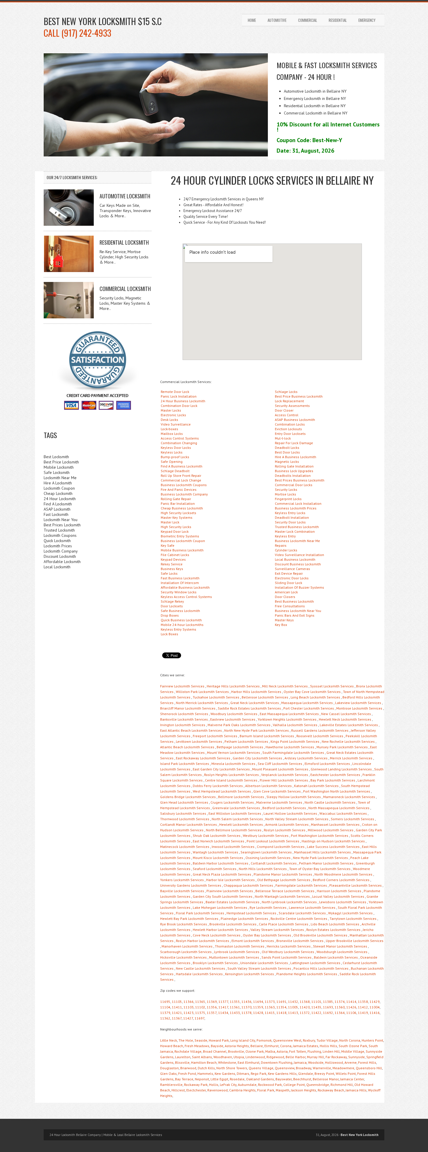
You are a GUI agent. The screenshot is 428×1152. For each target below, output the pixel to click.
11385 (328, 1001)
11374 (340, 1001)
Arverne (350, 1062)
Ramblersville (171, 1084)
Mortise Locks (285, 494)
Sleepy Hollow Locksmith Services (293, 797)
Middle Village (352, 1051)
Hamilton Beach (204, 1062)
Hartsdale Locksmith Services (199, 974)
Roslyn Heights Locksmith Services (231, 774)
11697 (199, 1018)
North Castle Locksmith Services (330, 802)
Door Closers (285, 596)
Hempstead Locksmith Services (251, 913)
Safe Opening (172, 461)
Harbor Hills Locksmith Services (256, 691)
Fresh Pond (187, 1073)
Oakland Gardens (260, 1079)
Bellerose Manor (326, 1079)
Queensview (284, 1068)
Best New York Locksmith (360, 1135)
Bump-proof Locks (175, 457)
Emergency (367, 20)
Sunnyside (356, 1057)
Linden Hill (331, 1051)
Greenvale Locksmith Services (236, 808)
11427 (188, 1018)
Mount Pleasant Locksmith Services (280, 769)
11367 (177, 1018)
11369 (212, 1001)
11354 (281, 1007)
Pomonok (264, 1040)
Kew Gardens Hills (282, 1073)
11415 (270, 1012)
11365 (200, 1001)
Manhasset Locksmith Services (335, 824)
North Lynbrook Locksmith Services (289, 902)
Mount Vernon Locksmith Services (233, 752)
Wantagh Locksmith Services (215, 852)
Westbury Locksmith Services (266, 835)
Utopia (239, 1057)
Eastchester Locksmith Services (335, 774)
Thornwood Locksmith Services (184, 819)
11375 (200, 1012)
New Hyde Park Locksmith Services (320, 857)
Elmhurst (271, 1046)
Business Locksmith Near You (298, 610)
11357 (212, 1012)
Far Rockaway (336, 1057)
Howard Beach (171, 1046)
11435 (316, 1007)
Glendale (305, 1073)
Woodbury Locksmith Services (234, 714)
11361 (235, 1007)
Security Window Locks (179, 592)
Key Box (281, 624)
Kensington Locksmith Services (249, 974)
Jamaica (300, 1062)
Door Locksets (172, 606)
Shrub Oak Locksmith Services (216, 835)
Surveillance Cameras (292, 569)
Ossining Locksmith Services (268, 857)
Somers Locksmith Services (352, 819)
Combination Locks (290, 424)
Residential (338, 20)
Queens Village (261, 1068)
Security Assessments (292, 405)
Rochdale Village (187, 1051)
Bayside (217, 1046)
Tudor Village (327, 1040)
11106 (351, 1012)
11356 (212, 1007)
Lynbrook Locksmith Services (236, 952)
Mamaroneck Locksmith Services (349, 797)
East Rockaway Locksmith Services (203, 758)
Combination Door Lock (179, 405)
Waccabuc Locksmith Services (343, 813)
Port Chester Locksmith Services (308, 708)
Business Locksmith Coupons (184, 485)
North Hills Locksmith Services (263, 869)
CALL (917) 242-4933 (77, 32)
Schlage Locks (286, 391)
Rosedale (237, 1079)
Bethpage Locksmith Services (240, 747)
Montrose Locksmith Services (359, 708)
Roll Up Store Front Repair (181, 475)
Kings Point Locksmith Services (294, 741)
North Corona (349, 1040)
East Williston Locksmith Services (234, 813)
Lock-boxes (169, 429)
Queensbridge (317, 1084)
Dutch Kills (206, 1068)
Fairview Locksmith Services (182, 686)
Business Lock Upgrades (294, 471)
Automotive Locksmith (125, 196)
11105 (177, 1001)
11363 (270, 1007)
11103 (188, 1007)
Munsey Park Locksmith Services (342, 747)
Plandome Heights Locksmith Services (306, 974)
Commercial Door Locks (293, 485)
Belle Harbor (295, 1057)
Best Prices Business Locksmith (299, 480)
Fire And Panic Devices (179, 489)
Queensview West (287, 1040)
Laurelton (182, 1057)
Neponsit (202, 1079)
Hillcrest (178, 1090)
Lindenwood (255, 1057)
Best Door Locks (287, 452)
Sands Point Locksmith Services (286, 957)
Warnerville (322, 1068)
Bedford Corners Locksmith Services (341, 880)
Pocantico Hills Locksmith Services (321, 968)
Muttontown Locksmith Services (234, 957)
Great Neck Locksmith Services (254, 703)
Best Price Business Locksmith (299, 396)
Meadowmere (343, 1068)
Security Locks (286, 489)
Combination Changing (179, 443)
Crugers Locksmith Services (232, 802)
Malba (270, 1051)
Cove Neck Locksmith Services (216, 935)
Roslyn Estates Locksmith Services (333, 929)
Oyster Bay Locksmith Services (267, 935)
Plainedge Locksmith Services (244, 918)
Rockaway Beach (331, 1090)
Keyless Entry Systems (178, 629)
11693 (328, 1007)
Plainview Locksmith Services (229, 891)
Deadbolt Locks (287, 447)
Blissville (182, 1062)
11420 (305, 1007)
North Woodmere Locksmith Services (343, 874)
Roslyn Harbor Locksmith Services (202, 940)
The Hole (185, 1040)
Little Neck (168, 1040)
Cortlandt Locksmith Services (274, 863)
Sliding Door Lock (288, 583)
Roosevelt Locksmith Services (319, 736)
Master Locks (171, 410)
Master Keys (284, 620)
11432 (293, 1001)
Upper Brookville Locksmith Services (354, 940)
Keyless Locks (172, 452)
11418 (281, 1012)
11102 (200, 1007)
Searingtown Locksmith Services (266, 852)
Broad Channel (215, 1051)
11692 (328, 1012)
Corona (285, 1046)
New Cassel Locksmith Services (346, 714)
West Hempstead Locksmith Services (222, 791)
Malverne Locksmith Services (279, 802)
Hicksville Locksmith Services (183, 957)
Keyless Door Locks (176, 447)
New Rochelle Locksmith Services (348, 741)
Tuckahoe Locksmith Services (216, 697)
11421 (177, 1012)
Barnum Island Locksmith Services (267, 736)
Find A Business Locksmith (181, 466)
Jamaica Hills (356, 1090)
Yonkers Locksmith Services (182, 880)
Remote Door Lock (175, 391)
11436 (246, 1001)
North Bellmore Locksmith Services (233, 830)
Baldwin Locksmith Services (336, 957)
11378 (246, 1012)
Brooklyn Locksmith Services (215, 963)
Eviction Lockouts (288, 429)
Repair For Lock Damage (294, 443)
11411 (177, 1007)
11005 (293, 1007)
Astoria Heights (237, 1046)
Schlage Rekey (172, 601)
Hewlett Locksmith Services (241, 824)
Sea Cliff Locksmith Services (280, 763)
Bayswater (283, 1079)
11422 (316, 1012)
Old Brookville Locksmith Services (320, 935)
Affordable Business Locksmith (185, 587)
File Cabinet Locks (175, 555)
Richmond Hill (341, 1084)
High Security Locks (176, 527)
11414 (351, 1001)
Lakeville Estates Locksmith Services (349, 725)
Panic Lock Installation (179, 396)
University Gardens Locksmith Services (190, 885)
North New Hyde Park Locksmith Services (256, 730)
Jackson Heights (303, 1090)
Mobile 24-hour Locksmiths (182, 624)
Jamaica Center (352, 1079)
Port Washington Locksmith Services (319, 835)
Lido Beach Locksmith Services (335, 924)
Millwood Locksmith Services (330, 830)
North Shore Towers (231, 1068)
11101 (316, 1001)
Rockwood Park (270, 1084)
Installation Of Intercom (180, 583)
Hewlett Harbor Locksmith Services (220, 929)
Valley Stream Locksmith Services (277, 929)
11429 (374, 1001)
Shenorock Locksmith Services (184, 714)
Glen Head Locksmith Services (184, 802)
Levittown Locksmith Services (199, 741)
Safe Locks (169, 573)
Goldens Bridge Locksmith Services (188, 797)
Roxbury (309, 1040)
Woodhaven (222, 1057)
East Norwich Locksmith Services (218, 841)
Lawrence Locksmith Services (312, 907)
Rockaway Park (196, 1084)
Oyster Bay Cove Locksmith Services (312, 691)
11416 (374, 1012)
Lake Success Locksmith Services (333, 846)
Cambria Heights (242, 1090)
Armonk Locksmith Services (287, 824)
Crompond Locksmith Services (281, 846)
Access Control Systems (180, 438)
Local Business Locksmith (295, 559)
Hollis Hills (328, 1046)
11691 (281, 1001)
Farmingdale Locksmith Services (301, 885)
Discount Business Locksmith (298, 564)
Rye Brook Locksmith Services (183, 924)
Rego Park (258, 1073)
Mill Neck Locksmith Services (285, 686)
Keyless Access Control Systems (186, 596)
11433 (235, 1012)
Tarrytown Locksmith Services (353, 918)
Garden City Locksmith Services (257, 758)
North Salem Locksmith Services (237, 819)
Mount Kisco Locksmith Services (218, 857)
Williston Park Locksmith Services (202, 691)
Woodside (315, 1062)
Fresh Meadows (197, 1046)
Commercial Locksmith (125, 288)
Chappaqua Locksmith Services (248, 885)
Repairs (280, 545)
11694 (258, 1001)
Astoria (282, 1051)
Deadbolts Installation (293, 475)
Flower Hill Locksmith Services (284, 780)
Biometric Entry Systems (180, 536)
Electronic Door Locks (292, 578)
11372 (305, 1012)
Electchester (196, 1090)
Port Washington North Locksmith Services (336, 791)
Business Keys (172, 569)
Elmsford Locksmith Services (327, 763)
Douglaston (169, 1068)
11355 (235, 1001)
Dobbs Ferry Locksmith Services (218, 786)
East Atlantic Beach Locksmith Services (191, 730)
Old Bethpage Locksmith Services (283, 880)
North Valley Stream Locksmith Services (296, 819)
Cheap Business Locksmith (182, 508)
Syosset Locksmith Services (332, 686)
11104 (165, 1007)
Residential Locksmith (124, 242)
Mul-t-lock (283, 438)
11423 (188, 1012)
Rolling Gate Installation (294, 466)
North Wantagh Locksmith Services (282, 896)
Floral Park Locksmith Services (200, 913)
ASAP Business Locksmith (295, 419)
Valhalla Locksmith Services (295, 725)
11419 (363, 1012)
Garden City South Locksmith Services (222, 896)
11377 (223, 1001)
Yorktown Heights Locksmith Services (287, 719)
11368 (305, 1001)
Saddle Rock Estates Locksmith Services (249, 708)
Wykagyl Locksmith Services (350, 913)
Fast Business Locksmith (180, 578)
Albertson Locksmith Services (268, 786)
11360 (340, 1007)
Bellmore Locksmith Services (241, 797)
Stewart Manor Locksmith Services (340, 946)
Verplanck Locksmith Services (284, 774)
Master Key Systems (176, 517)
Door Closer (284, 410)
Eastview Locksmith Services (232, 719)
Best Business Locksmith (294, 601)
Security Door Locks (290, 522)
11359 (258, 1007)
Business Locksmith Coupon (183, 541)
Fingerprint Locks (288, 499)
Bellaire (256, 1046)
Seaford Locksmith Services (214, 869)
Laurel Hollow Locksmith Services (290, 813)
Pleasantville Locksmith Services (355, 885)
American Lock (286, 592)
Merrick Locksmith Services (351, 758)
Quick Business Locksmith (181, 620)
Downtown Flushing (276, 1062)
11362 (165, 1018)
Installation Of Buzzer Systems (299, 587)
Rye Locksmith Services (268, 907)
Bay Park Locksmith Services (332, 780)
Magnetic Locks (287, 461)
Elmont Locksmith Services (252, 940)
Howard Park (219, 1040)
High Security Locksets (178, 513)
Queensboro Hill (369, 1068)
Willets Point (346, 1073)
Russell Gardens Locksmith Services (320, 730)
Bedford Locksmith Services (284, 808)
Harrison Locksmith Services (339, 891)
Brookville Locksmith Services (233, 924)
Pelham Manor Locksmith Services (326, 863)
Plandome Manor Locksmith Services (283, 874)
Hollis (213, 1084)
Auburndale (247, 1084)
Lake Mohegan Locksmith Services (220, 907)
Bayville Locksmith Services (182, 891)
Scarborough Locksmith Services (186, 952)
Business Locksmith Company (184, 494)
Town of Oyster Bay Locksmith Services (320, 869)
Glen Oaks (168, 1073)
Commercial (307, 20)
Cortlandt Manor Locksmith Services (188, 824)
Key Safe (167, 545)
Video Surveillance (176, 424)
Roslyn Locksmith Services (284, 830)
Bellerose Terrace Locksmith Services (284, 891)
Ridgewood (275, 1057)
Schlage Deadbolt (175, 471)
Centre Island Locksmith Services (231, 780)
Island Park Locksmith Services (184, 763)
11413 (293, 1012)
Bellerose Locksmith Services (265, 697)
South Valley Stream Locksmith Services (259, 968)
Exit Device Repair (289, 573)
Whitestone (227, 1062)
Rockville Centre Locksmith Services (298, 918)
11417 (223, 1007)
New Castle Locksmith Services (200, 968)
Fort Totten (297, 1051)
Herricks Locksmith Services (289, 946)
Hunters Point (372, 1040)
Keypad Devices (173, 559)
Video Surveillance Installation (299, 555)
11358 (363, 1001)
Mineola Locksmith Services (233, 763)
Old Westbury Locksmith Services (288, 952)
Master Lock (170, 522)
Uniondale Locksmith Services (264, 963)
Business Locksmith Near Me (297, 541)
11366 (188, 1001)
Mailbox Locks (172, 433)
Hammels (205, 1073)
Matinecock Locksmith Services (184, 846)
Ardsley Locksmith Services (306, 758)
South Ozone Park (353, 1046)
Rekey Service (172, 564)
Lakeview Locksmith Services (358, 703)
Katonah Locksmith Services (316, 786)
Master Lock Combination (295, 531)
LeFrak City (228, 1084)
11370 (246, 1007)
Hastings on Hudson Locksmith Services (333, 841)
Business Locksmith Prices (295, 508)
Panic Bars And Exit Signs (294, 615)
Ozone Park (254, 1051)
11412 (363, 1007)
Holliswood (334, 1062)
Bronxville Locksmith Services (299, 940)
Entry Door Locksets (290, 433)
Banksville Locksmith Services (184, 719)
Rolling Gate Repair (176, 499)
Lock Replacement (289, 401)
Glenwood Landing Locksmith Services (341, 769)
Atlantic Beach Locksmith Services (187, 747)
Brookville (236, 1051)
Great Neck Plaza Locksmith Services (222, 874)
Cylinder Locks (286, 550)
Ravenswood (217, 1090)
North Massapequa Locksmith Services (338, 808)
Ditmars (243, 1073)
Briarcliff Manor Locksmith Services (187, 708)
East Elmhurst (248, 1062)
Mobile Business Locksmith (182, 550)
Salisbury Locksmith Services (183, 813)
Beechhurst (302, 1079)
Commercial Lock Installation (298, 503)
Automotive (277, 20)
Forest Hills (367, 1062)
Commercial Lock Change (181, 480)
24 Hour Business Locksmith (183, 401)
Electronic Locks (173, 415)
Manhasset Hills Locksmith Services (322, 852)
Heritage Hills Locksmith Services (233, 686)
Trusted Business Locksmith (297, 527)
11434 (223, 1012)
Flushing (314, 1051)
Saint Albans (202, 1057)
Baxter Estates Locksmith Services (232, 902)
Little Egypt (219, 1079)
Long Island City (242, 1040)
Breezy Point (324, 1073)
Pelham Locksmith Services (246, 741)
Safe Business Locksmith (180, 610)
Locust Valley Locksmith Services (338, 896)
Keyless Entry (285, 536)
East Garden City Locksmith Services (221, 769)
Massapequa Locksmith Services (307, 703)
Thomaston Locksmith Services (239, 946)
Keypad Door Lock (175, 531)
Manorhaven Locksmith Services (187, 946)
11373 (270, 1001)
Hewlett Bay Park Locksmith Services (189, 918)
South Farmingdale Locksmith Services (293, 752)
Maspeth (282, 1090)
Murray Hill (315, 1057)
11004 (374, 1007)
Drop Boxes (170, 615)
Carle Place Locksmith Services (283, 924)
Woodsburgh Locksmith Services (341, 952)
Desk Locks (169, 419)
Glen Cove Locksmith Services (277, 791)
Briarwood (188, 1068)
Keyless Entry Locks (290, 513)
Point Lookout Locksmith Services (273, 841)
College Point (294, 1084)
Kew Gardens (225, 1073)
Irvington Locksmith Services (182, 725)
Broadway (303, 1068)
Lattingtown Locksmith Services (315, 963)
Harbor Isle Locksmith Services (230, 880)
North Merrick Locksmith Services (202, 703)
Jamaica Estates (305, 1046)
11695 (165, 1001)
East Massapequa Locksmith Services (289, 714)
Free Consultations (290, 606)
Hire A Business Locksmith (295, 457)
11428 (258, 1012)
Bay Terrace (184, 1079)
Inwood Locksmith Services (233, 846)
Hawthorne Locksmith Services (290, 747)
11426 (351, 1007)
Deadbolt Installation (292, 517)
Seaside (200, 1040)
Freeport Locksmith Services (215, 736)
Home (252, 20)
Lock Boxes (169, 634)
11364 (340, 1012)
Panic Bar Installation (178, 503)
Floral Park (265, 1090)
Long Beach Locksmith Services (315, 697)
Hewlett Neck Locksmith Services (345, 719)
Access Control (286, 415)
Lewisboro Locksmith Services (342, 902)
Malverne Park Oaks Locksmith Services (239, 725)
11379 (165, 1012)
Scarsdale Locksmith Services (302, 913)
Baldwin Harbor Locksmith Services (220, 863)
